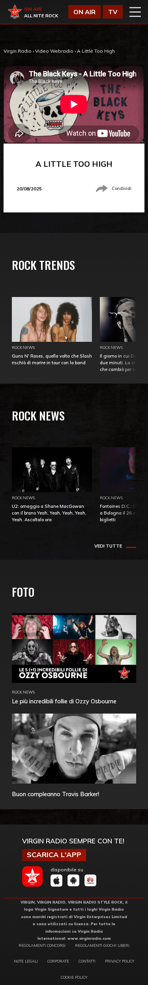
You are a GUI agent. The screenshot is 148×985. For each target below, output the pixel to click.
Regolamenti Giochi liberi (102, 945)
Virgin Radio (18, 51)
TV (113, 12)
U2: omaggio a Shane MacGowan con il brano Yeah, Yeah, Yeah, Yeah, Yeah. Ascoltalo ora (49, 513)
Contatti (87, 961)
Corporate (58, 961)
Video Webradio (54, 51)
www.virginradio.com (89, 938)
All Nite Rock (41, 15)
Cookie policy (74, 977)
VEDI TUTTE (108, 546)
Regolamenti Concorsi (42, 945)
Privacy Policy (119, 961)
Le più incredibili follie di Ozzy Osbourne (64, 701)
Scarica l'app (54, 854)
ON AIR (84, 12)
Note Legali (26, 961)
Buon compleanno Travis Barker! (55, 794)
